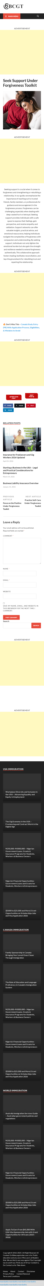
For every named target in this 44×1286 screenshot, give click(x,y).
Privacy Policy (8, 1274)
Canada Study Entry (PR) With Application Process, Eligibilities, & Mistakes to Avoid (21, 327)
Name (6, 569)
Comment (8, 536)
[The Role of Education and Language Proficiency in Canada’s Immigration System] (22, 978)
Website (7, 592)
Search (6, 621)
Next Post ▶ (31, 396)
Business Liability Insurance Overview (20, 483)
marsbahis (4, 1281)
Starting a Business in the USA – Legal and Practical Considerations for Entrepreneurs (20, 470)
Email (6, 580)
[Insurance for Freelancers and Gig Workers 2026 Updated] (22, 440)
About (12, 1271)
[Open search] (38, 16)
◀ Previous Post (13, 397)
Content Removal (23, 1274)
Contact (21, 1271)
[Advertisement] (22, 52)
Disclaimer (31, 1271)
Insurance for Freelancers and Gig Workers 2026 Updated (18, 456)
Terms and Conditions (11, 1276)
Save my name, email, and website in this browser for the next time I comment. (20, 608)
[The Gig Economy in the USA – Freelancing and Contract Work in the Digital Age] (22, 817)
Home (5, 1271)
